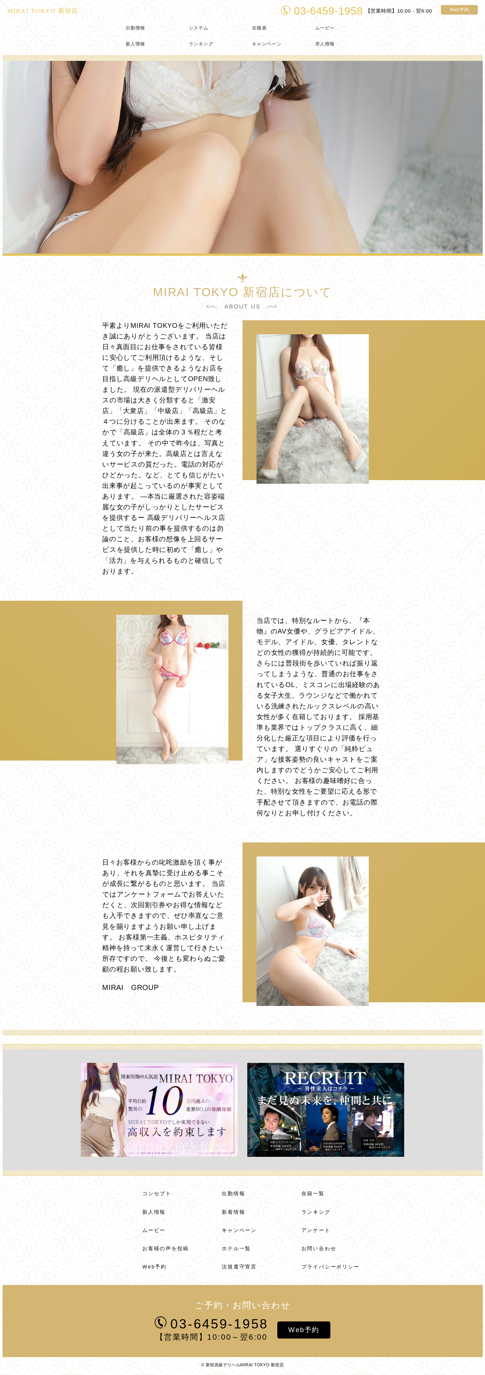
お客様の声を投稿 (165, 1248)
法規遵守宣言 (239, 1267)
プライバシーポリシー (330, 1267)
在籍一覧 (313, 1193)
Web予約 (459, 9)
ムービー (325, 28)
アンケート (316, 1230)
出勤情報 (135, 28)
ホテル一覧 (236, 1248)
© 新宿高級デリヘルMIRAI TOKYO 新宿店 (242, 1364)
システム (199, 28)
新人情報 (135, 44)
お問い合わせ (319, 1248)
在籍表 (259, 28)
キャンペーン (267, 44)
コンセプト (156, 1193)
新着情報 (233, 1212)
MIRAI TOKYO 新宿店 (42, 10)
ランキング (201, 44)
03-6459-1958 (328, 11)
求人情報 (325, 44)
